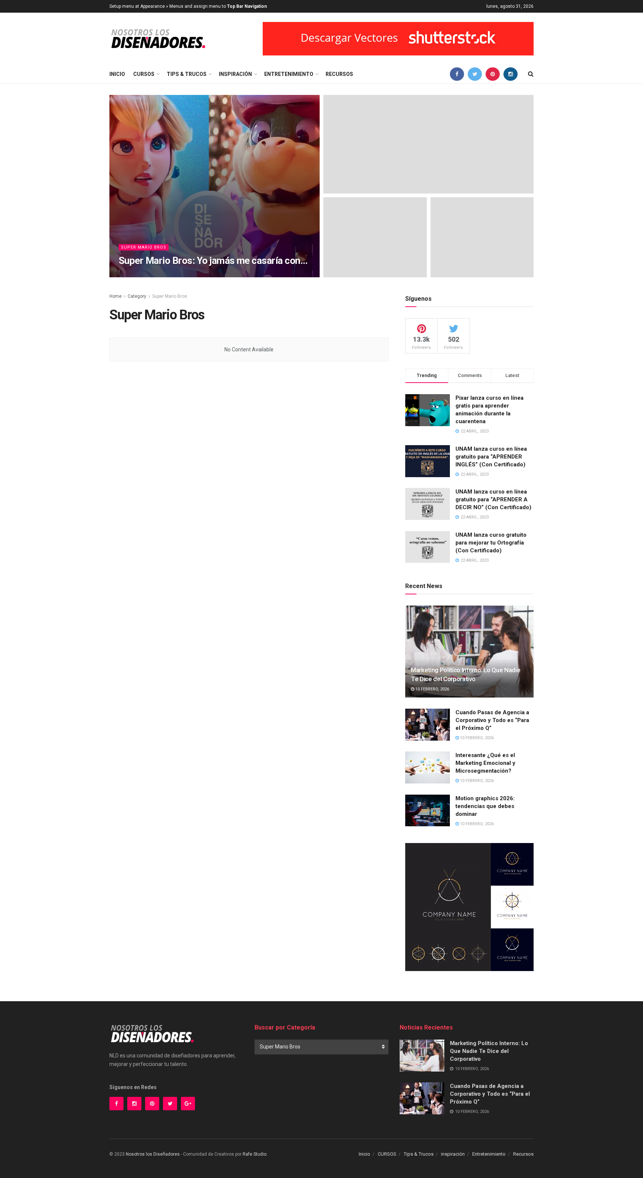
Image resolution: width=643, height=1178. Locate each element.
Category (137, 296)
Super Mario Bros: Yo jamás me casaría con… (213, 260)
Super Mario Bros (143, 247)
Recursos (339, 74)
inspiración (235, 74)
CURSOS (143, 74)
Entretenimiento (288, 74)
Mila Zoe (134, 274)
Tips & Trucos (187, 74)
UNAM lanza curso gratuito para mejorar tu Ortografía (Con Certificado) (491, 542)
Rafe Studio (254, 1154)
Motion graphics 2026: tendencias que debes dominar (485, 806)
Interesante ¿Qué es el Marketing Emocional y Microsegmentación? (485, 763)
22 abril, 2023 (165, 274)
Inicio (117, 74)
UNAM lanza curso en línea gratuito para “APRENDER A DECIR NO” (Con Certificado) (493, 499)
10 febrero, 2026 (431, 689)
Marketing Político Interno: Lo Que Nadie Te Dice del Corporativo (489, 1051)
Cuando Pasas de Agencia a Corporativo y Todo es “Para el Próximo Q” (492, 720)
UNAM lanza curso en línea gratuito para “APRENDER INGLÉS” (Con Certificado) (491, 457)
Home (115, 296)
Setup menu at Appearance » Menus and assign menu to (188, 6)
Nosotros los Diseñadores (153, 1154)
